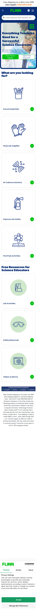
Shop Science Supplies (10, 57)
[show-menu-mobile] (2, 10)
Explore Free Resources (27, 57)
